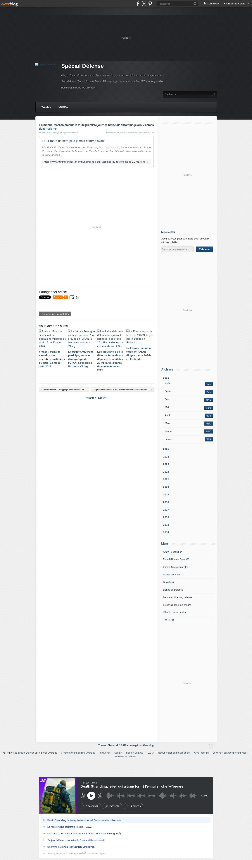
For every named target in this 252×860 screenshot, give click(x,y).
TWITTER (168, 620)
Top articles (105, 753)
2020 (166, 486)
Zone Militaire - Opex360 (176, 559)
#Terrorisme (148, 132)
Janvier (169, 439)
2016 (166, 517)
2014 (166, 532)
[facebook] (138, 3)
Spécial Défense (82, 66)
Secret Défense (171, 574)
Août (167, 383)
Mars (167, 423)
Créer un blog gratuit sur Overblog (78, 753)
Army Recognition (172, 551)
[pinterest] (150, 3)
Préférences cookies (125, 756)
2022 (166, 471)
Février (168, 431)
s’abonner (93, 806)
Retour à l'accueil (96, 397)
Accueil (46, 107)
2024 (166, 456)
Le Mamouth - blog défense (177, 597)
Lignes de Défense (173, 589)
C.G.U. (151, 753)
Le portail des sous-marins (177, 605)
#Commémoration (134, 132)
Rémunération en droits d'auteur (174, 753)
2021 (166, 479)
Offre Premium (201, 753)
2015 (166, 524)
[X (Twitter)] (144, 3)
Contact (64, 107)
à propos (136, 806)
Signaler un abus (135, 753)
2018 (166, 502)
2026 (166, 377)
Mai (167, 407)
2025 (166, 449)
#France (121, 132)
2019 (166, 494)
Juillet (168, 391)
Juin (167, 399)
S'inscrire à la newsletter (55, 313)
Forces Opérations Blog (175, 567)
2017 (166, 509)
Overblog (148, 745)
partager (115, 806)
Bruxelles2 (168, 582)
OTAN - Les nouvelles (175, 612)
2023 (166, 464)
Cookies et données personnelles (229, 753)
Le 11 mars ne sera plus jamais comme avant (73, 141)
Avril (167, 415)
